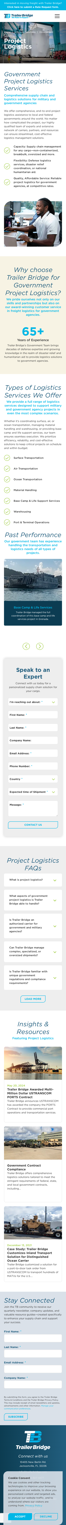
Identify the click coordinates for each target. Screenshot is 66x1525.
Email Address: (20, 753)
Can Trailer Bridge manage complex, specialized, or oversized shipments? (26, 951)
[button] (26, 646)
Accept (20, 1516)
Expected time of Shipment (28, 791)
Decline (46, 1516)
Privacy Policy (33, 1505)
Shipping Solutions (25, 32)
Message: (16, 804)
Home (7, 32)
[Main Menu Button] (57, 16)
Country (15, 779)
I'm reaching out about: (25, 702)
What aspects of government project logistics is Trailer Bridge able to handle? (28, 899)
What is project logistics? (26, 879)
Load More (33, 998)
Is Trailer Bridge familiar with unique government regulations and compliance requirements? (28, 977)
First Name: (18, 714)
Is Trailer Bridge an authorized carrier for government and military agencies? (25, 925)
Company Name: (20, 740)
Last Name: (17, 727)
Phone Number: (20, 766)
